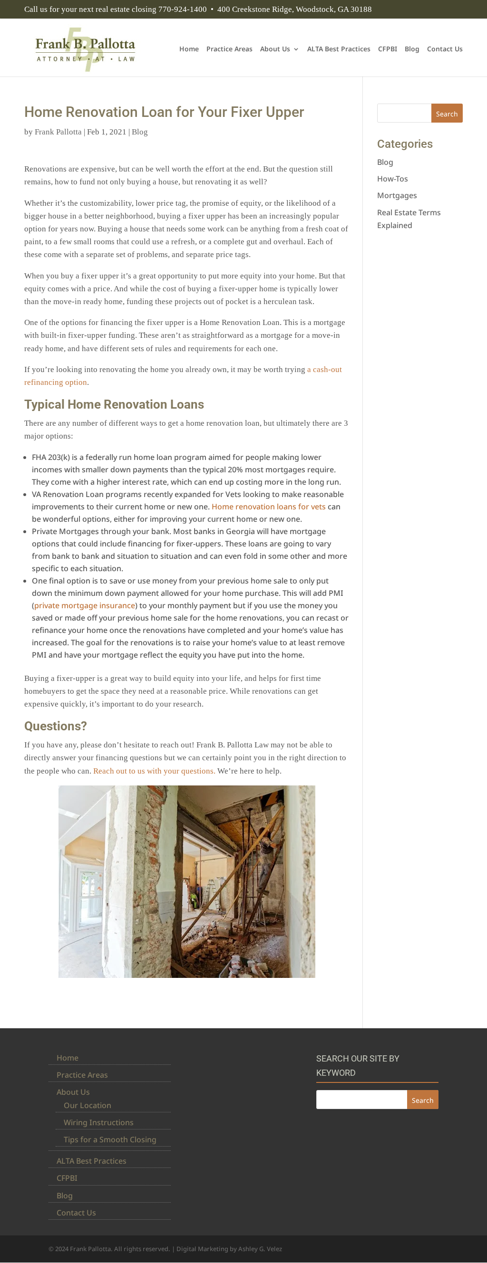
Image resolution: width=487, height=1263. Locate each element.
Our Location (87, 1105)
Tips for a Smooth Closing (110, 1139)
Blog (412, 49)
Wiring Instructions (99, 1122)
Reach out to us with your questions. (154, 770)
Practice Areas (229, 49)
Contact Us (445, 49)
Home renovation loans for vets (269, 506)
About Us (275, 49)
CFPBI (387, 49)
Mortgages (397, 195)
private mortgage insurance (84, 605)
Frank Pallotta (58, 131)
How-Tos (392, 178)
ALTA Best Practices (338, 49)
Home (189, 49)
